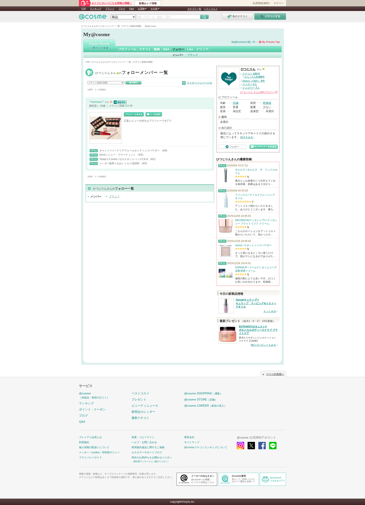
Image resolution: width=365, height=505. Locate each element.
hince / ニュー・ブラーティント (117, 154)
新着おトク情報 (148, 3)
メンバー (177, 55)
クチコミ (145, 49)
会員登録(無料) (261, 3)
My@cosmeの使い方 (243, 42)
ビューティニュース (145, 405)
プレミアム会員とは (90, 437)
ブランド (109, 8)
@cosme (94, 395)
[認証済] (120, 101)
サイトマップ (191, 442)
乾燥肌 (267, 103)
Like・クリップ (197, 49)
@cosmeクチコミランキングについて (205, 447)
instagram (240, 445)
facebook (262, 445)
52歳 (235, 103)
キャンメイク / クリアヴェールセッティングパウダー (129, 150)
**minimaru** (97, 101)
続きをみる (246, 137)
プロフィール (127, 49)
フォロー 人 (249, 84)
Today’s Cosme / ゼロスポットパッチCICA (123, 159)
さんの (258, 92)
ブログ (121, 8)
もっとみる (269, 311)
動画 (157, 49)
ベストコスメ (211, 9)
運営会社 (189, 437)
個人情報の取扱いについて (94, 447)
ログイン (279, 3)
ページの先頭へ (275, 374)
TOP (83, 8)
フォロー (178, 49)
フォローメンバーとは (199, 82)
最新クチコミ (140, 417)
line (272, 445)
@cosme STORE (200, 399)
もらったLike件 (254, 76)
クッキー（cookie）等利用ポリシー (99, 452)
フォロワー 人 (251, 87)
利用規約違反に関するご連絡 (148, 447)
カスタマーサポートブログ (147, 452)
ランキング (95, 8)
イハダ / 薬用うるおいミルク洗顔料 (119, 163)
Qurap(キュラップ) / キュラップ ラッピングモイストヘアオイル (256, 303)
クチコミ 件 (251, 73)
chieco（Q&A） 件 (253, 80)
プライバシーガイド (90, 457)
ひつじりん (131, 73)
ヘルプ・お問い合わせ (144, 442)
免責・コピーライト (143, 437)
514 (127, 105)
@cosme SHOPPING (203, 393)
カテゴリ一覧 (194, 9)
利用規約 (84, 442)
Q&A (131, 8)
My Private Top (271, 42)
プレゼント (139, 399)
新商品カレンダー (143, 411)
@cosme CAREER (205, 405)
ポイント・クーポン (92, 409)
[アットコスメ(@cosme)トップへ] (92, 17)
